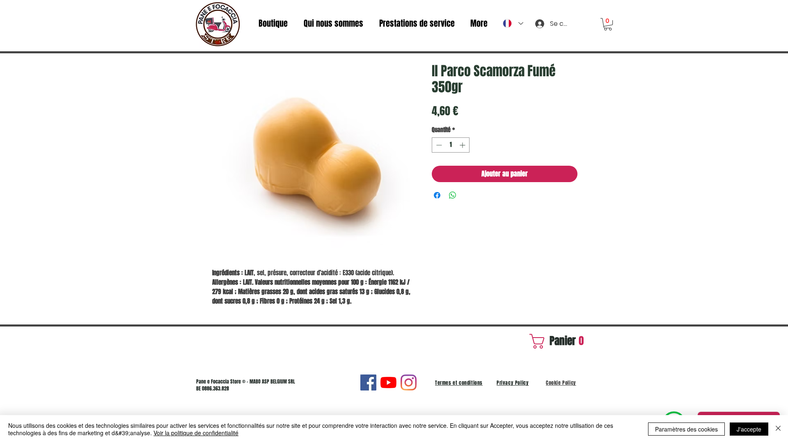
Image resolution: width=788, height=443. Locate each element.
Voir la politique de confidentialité (195, 433)
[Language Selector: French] (513, 23)
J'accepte (749, 429)
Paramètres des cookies (686, 429)
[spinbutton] (450, 145)
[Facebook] (368, 382)
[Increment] (463, 145)
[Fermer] (778, 429)
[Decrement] (438, 145)
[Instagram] (409, 382)
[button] (607, 24)
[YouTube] (388, 382)
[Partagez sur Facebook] (437, 195)
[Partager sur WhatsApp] (453, 195)
